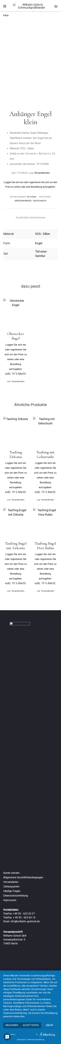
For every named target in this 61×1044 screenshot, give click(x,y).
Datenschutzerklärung (15, 895)
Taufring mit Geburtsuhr (45, 454)
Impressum (9, 900)
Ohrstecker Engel (15, 336)
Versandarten (10, 881)
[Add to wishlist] (24, 302)
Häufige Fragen (11, 891)
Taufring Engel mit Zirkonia (16, 545)
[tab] (30, 217)
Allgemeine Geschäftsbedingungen (23, 877)
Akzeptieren (30, 1025)
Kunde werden (11, 872)
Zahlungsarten (11, 886)
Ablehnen (11, 1025)
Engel (38, 243)
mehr (49, 1025)
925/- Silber (42, 233)
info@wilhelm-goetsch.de (25, 921)
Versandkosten (42, 173)
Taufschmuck (39, 201)
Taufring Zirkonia (15, 454)
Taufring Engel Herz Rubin (45, 545)
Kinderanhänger (23, 201)
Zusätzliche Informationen (30, 217)
